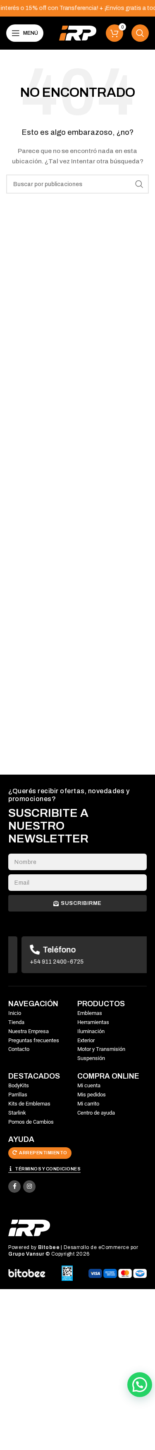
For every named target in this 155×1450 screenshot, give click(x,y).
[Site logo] (77, 33)
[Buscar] (140, 33)
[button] (139, 1384)
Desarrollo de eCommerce (96, 1247)
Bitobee (49, 1247)
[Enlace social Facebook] (14, 1186)
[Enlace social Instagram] (29, 1186)
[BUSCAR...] (139, 184)
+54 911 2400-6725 (43, 962)
